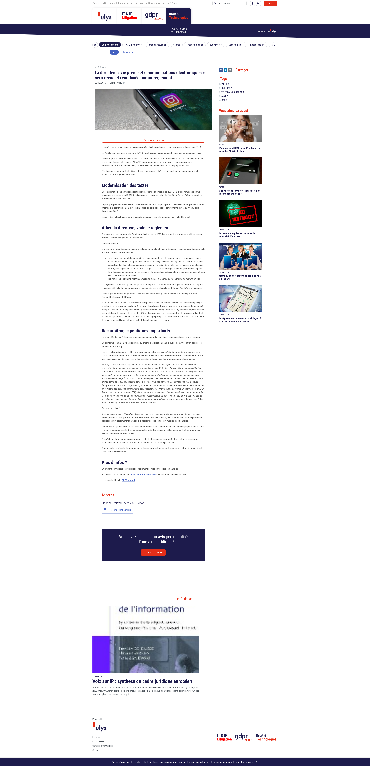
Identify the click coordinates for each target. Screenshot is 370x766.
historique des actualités (143, 474)
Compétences (98, 741)
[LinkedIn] (258, 3)
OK (257, 762)
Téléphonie (128, 52)
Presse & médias (195, 45)
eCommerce (216, 45)
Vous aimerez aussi (233, 110)
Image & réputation (157, 45)
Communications (110, 45)
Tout (114, 52)
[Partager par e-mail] (230, 70)
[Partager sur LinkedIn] (225, 70)
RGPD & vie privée (133, 45)
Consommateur (236, 45)
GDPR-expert (128, 480)
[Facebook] (252, 3)
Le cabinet (96, 737)
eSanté (176, 45)
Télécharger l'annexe (117, 510)
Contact (270, 3)
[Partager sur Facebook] (221, 70)
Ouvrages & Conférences (102, 746)
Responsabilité (257, 45)
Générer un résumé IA (153, 140)
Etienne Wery (116, 83)
